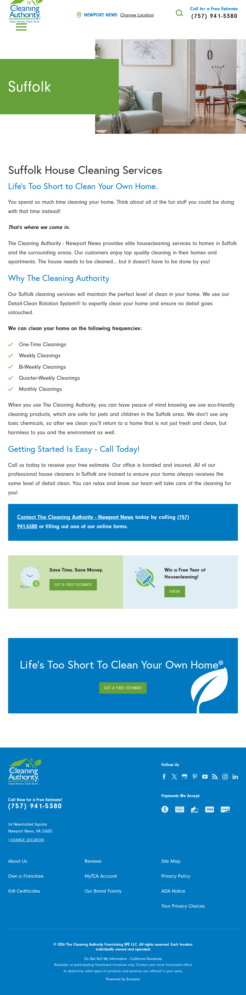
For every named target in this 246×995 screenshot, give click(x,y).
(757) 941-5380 (35, 806)
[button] (21, 26)
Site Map (171, 861)
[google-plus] (184, 776)
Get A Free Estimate (73, 585)
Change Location (137, 15)
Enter (175, 592)
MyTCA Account (101, 876)
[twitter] (174, 776)
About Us (17, 861)
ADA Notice (173, 891)
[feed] (215, 776)
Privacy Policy (175, 876)
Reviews (93, 861)
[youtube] (205, 776)
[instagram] (225, 776)
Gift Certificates (24, 891)
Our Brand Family (103, 891)
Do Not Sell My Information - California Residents (123, 959)
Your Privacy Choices (183, 906)
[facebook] (164, 776)
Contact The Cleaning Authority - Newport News (75, 517)
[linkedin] (235, 776)
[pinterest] (195, 776)
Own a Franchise (26, 876)
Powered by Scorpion (123, 979)
